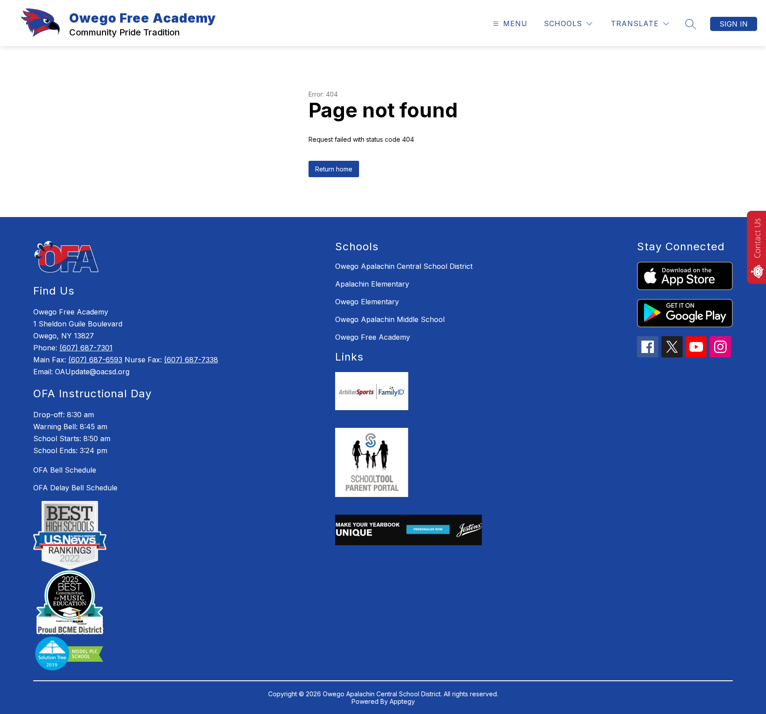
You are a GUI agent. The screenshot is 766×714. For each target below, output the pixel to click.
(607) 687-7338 (191, 359)
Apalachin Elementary (372, 283)
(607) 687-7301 (86, 347)
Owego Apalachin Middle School (390, 319)
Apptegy (402, 701)
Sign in (733, 23)
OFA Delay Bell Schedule (75, 487)
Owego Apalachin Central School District (404, 266)
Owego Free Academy (372, 337)
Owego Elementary (367, 301)
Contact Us (757, 238)
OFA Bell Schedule (64, 470)
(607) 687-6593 (95, 359)
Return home (333, 169)
